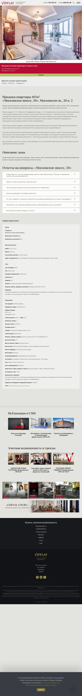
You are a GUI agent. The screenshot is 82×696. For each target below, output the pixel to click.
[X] (44, 577)
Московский (12, 248)
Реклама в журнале (41, 565)
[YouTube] (41, 577)
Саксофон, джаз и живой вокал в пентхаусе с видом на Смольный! (18, 470)
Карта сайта (31, 593)
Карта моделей (38, 593)
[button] (78, 2)
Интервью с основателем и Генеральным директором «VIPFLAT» (18, 435)
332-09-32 (49, 3)
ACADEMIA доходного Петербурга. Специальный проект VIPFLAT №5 (63, 471)
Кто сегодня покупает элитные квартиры (63, 434)
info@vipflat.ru (41, 587)
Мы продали (41, 567)
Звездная (12, 251)
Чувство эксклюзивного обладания (41, 434)
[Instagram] (37, 577)
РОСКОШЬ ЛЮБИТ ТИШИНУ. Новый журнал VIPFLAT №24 (41, 470)
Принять (41, 689)
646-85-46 (64, 3)
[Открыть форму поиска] (73, 3)
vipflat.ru (38, 601)
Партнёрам (41, 569)
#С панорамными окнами (22, 385)
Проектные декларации (22, 593)
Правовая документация (9, 593)
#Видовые (11, 385)
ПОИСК (41, 571)
